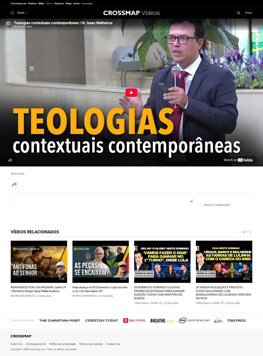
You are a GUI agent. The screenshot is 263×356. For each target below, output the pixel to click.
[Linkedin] (23, 194)
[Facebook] (15, 194)
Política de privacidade (62, 343)
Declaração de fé (36, 343)
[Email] (37, 194)
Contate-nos (113, 343)
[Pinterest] (30, 194)
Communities (87, 4)
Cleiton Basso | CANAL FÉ (148, 303)
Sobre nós (17, 343)
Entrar (248, 12)
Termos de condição (91, 343)
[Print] (45, 194)
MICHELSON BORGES (23, 295)
